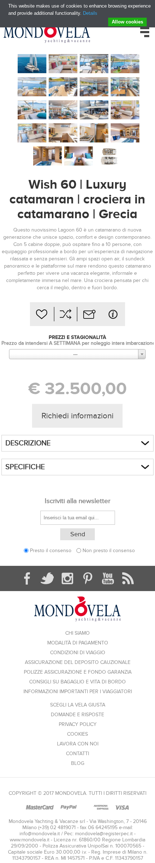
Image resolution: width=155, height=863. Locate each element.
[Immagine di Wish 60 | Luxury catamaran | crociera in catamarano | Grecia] (32, 64)
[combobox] (77, 354)
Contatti (77, 753)
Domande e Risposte (77, 715)
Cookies (77, 734)
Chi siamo (77, 633)
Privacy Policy (78, 724)
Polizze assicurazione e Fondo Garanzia (78, 672)
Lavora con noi (77, 744)
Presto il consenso (50, 550)
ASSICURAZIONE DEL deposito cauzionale (77, 662)
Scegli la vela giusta (77, 705)
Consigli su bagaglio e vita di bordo (77, 682)
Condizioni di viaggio (77, 653)
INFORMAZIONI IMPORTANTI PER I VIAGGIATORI (77, 691)
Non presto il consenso (109, 550)
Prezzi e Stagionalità (77, 337)
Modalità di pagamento (77, 643)
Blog (77, 763)
